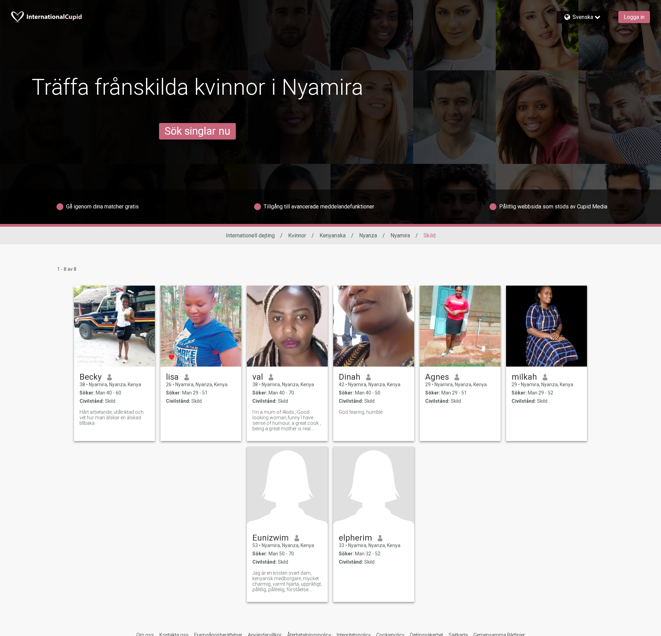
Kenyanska (332, 235)
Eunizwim (270, 538)
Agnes (437, 377)
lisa (172, 377)
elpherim (355, 538)
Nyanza (368, 235)
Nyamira (400, 235)
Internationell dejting (250, 235)
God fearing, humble (360, 412)
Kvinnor (297, 235)
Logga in (634, 17)
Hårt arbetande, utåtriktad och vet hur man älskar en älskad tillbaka (112, 417)
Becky (91, 377)
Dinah (349, 377)
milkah (524, 377)
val (257, 377)
